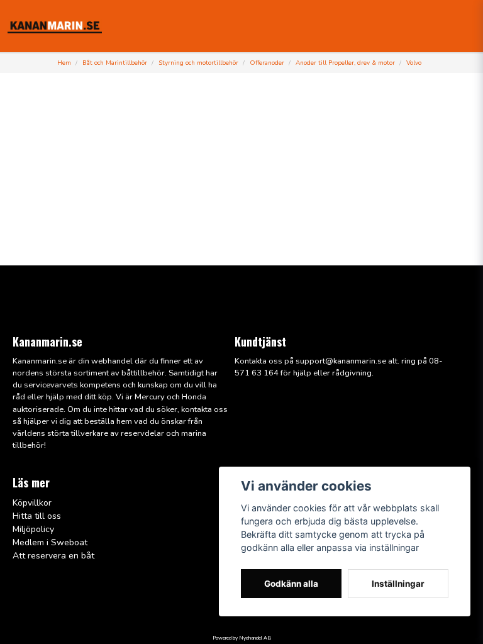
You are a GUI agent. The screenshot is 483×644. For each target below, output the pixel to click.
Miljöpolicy (33, 529)
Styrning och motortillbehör (198, 62)
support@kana (323, 361)
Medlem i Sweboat (50, 542)
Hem (64, 62)
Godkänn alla (291, 584)
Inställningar (398, 584)
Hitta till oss (37, 516)
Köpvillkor (32, 503)
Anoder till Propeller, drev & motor (345, 62)
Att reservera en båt (53, 556)
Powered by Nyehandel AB (242, 638)
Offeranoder (267, 62)
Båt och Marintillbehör (114, 62)
